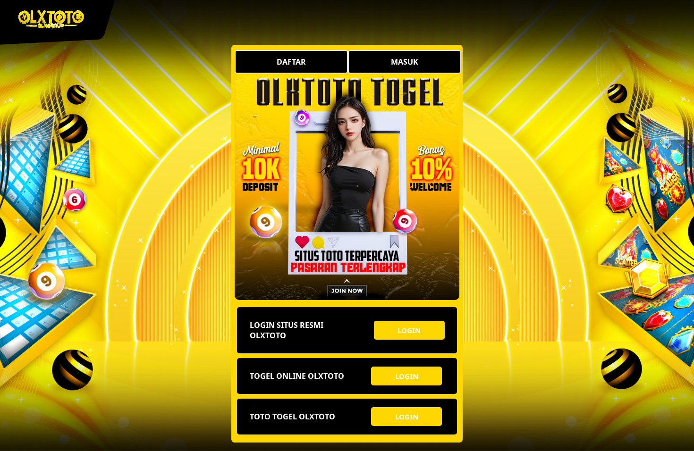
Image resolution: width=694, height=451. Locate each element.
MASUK (404, 62)
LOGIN (409, 330)
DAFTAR (291, 62)
